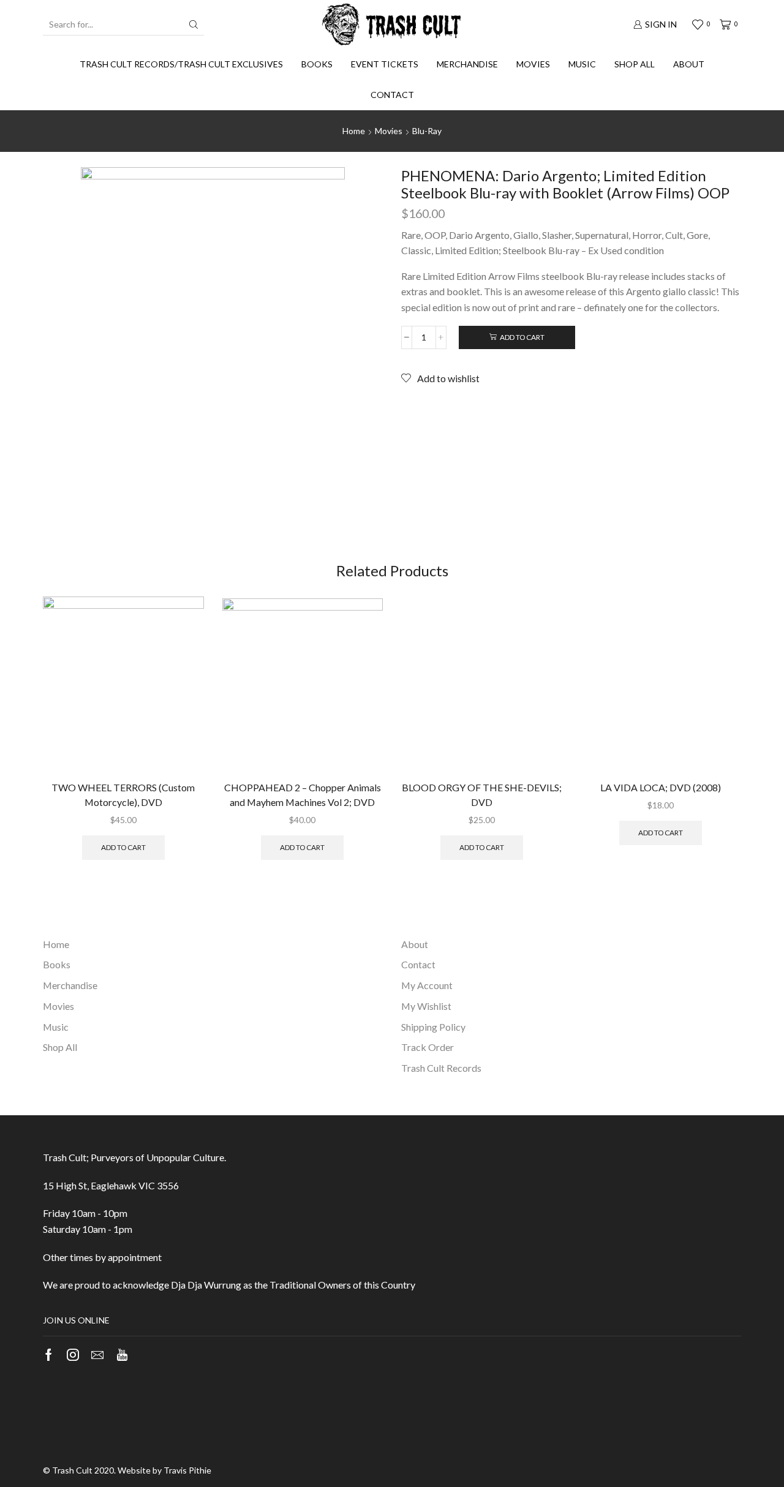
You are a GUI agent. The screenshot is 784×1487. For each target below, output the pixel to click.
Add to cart (522, 337)
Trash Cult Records (441, 1068)
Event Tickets (384, 64)
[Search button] (193, 24)
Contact (392, 94)
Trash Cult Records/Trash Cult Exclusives (181, 64)
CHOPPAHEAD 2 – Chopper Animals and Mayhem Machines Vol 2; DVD (302, 794)
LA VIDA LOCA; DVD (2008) (660, 787)
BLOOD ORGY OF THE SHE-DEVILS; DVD (482, 794)
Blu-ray (427, 131)
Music (582, 64)
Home (353, 131)
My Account (427, 985)
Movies (533, 64)
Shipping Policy (433, 1027)
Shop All (634, 64)
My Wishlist (426, 1006)
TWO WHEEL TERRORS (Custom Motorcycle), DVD (123, 794)
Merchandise (467, 64)
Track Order (427, 1047)
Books (317, 64)
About (688, 64)
